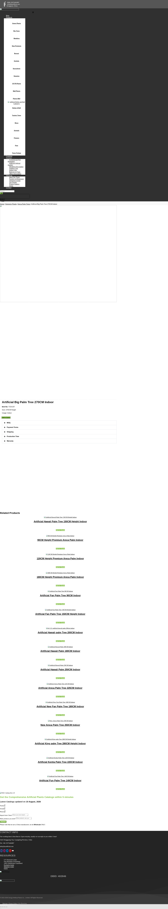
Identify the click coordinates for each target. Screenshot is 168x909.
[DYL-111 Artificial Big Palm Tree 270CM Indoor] (58, 253)
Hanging (16, 76)
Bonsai (16, 53)
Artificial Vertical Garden (14, 164)
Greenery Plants (11, 204)
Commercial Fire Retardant (14, 160)
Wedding (17, 38)
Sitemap (4, 903)
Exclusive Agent (9, 865)
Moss (16, 123)
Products (9, 17)
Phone (2, 812)
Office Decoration (15, 174)
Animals (16, 130)
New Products (16, 46)
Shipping (10, 432)
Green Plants (16, 23)
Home (2, 204)
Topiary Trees (16, 115)
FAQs (6, 868)
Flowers (16, 138)
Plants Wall (16, 98)
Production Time (13, 436)
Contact (8, 188)
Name (2, 806)
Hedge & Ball (16, 108)
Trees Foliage (16, 153)
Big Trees (16, 31)
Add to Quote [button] (60, 530)
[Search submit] (1, 193)
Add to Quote (6, 417)
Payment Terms (12, 427)
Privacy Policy (13, 903)
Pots (16, 145)
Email (2, 809)
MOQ (8, 423)
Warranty (10, 441)
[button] (33, 12)
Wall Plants (16, 91)
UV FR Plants (16, 83)
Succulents (16, 68)
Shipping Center (9, 867)
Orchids (16, 61)
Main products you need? (8, 819)
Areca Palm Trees (24, 204)
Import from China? (6, 815)
